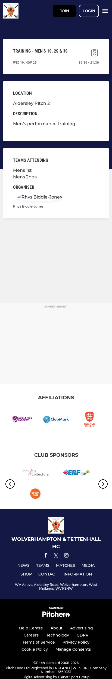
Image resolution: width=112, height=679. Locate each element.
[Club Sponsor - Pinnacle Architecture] (35, 473)
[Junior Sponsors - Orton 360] (35, 494)
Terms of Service (39, 642)
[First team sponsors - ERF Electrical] (76, 473)
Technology (57, 635)
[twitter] (56, 556)
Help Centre (31, 628)
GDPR (82, 635)
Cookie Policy (34, 649)
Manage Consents (73, 649)
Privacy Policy (76, 642)
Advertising (81, 628)
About (57, 628)
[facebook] (45, 556)
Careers (31, 635)
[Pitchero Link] (56, 615)
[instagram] (66, 556)
